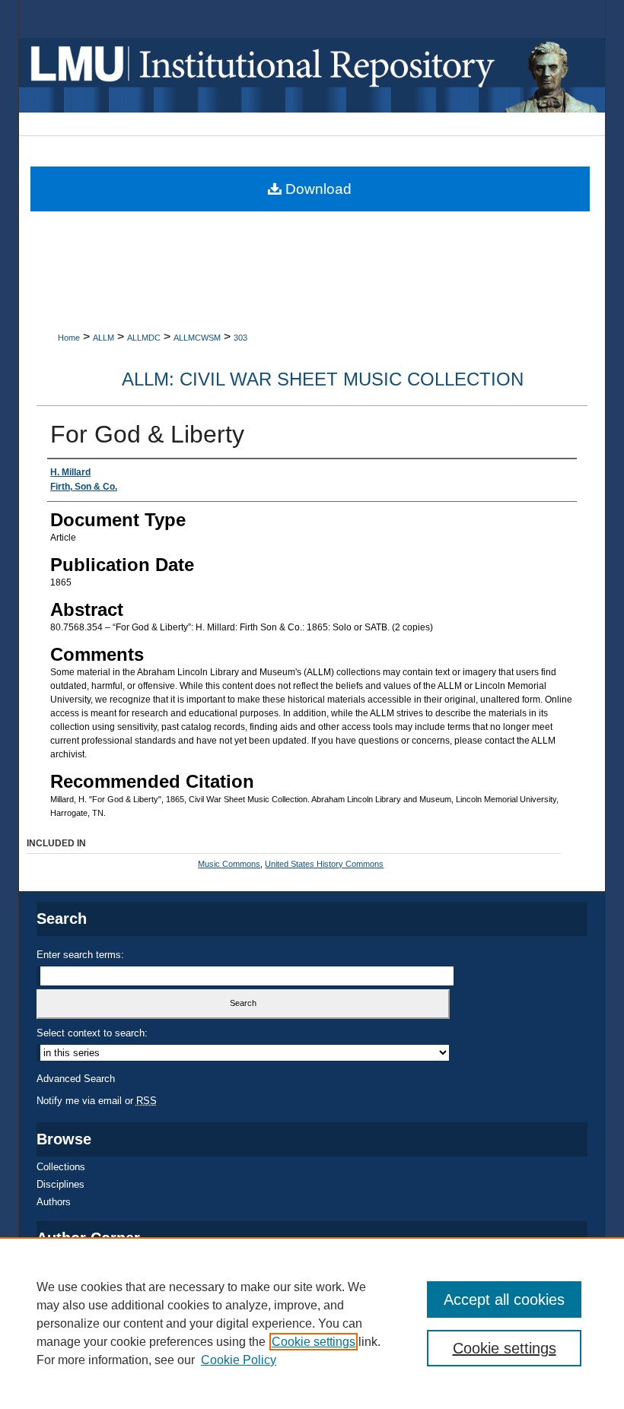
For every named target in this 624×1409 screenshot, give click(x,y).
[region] (312, 1323)
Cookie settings (313, 1341)
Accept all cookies (504, 1299)
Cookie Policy (238, 1359)
